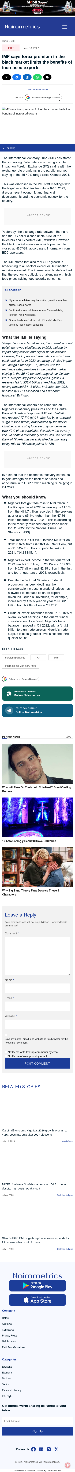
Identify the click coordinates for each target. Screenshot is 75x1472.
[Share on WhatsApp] (37, 77)
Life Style (7, 1396)
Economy (7, 1372)
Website (11, 1016)
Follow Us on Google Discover (46, 97)
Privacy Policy (9, 1335)
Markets (6, 1378)
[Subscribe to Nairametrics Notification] (67, 1465)
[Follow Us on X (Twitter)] (56, 1449)
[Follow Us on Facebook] (33, 1449)
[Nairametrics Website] (22, 26)
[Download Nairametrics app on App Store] (37, 1300)
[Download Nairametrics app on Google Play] (37, 1285)
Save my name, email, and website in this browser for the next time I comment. (36, 1040)
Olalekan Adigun (65, 1194)
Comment (12, 933)
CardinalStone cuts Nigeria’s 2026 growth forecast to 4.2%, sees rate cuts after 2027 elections (34, 1132)
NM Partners (9, 1341)
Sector (5, 1384)
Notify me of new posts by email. (28, 1056)
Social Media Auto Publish (24, 1470)
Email (9, 998)
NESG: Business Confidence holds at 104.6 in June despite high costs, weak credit (34, 1186)
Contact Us (8, 1329)
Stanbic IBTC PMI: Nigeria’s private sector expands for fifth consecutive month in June (35, 1240)
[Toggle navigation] (64, 27)
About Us (7, 1323)
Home (5, 40)
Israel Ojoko (67, 1141)
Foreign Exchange (15, 657)
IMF (56, 657)
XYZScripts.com (54, 1470)
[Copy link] (47, 77)
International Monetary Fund (20, 665)
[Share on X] (6, 77)
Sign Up (37, 1431)
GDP (13, 40)
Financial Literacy (11, 1390)
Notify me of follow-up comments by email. (34, 1052)
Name (9, 980)
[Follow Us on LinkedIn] (41, 1449)
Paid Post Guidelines (13, 1347)
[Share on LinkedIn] (27, 77)
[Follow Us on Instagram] (48, 1449)
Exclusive (7, 1366)
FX (38, 657)
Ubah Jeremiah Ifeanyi (37, 89)
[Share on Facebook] (16, 77)
